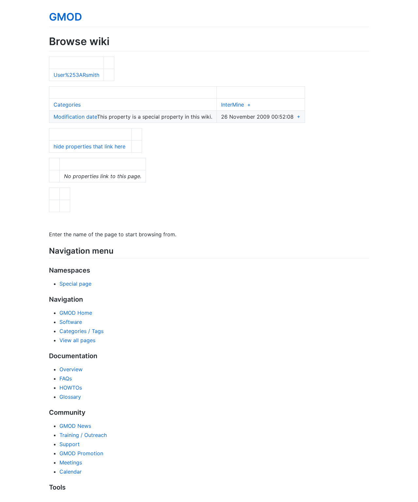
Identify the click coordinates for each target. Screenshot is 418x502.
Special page (75, 283)
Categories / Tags (81, 331)
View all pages (77, 340)
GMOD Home (75, 313)
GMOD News (75, 426)
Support (69, 444)
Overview (71, 369)
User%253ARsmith (76, 75)
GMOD (65, 16)
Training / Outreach (83, 435)
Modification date (75, 116)
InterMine (232, 104)
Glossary (70, 396)
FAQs (65, 378)
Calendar (70, 471)
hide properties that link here (89, 146)
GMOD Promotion (81, 453)
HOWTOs (70, 387)
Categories (67, 104)
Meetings (70, 462)
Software (70, 322)
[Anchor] (117, 250)
